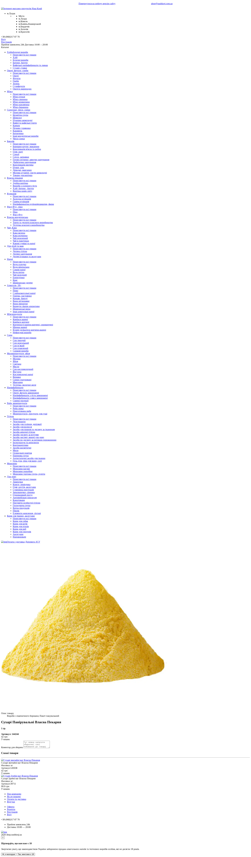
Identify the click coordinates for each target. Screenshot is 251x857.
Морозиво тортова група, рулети (29, 474)
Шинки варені (20, 327)
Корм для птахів (21, 526)
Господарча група (21, 505)
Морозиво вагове (21, 469)
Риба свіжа (18, 408)
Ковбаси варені (20, 319)
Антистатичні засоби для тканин (29, 458)
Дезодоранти (19, 421)
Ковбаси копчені (21, 322)
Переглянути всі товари (24, 55)
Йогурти (17, 372)
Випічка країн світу (22, 191)
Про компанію (14, 794)
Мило (15, 450)
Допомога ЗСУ (32, 542)
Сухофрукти (19, 86)
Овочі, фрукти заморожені (26, 393)
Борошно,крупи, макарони (26, 146)
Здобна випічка (20, 183)
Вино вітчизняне (21, 301)
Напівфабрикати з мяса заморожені (30, 398)
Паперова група (21, 455)
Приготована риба (22, 411)
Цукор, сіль (18, 167)
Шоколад (17, 117)
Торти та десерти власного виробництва (33, 222)
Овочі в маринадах (22, 89)
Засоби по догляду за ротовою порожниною (34, 440)
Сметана (17, 364)
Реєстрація (6, 42)
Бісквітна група (20, 115)
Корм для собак (20, 521)
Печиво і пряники (22, 128)
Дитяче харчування (22, 254)
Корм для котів (20, 524)
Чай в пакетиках (21, 241)
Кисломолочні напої (23, 374)
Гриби (16, 81)
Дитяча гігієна (20, 251)
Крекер (16, 125)
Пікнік (16, 510)
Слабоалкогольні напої (24, 293)
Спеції (16, 154)
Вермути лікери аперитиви (26, 306)
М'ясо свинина (20, 99)
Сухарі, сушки (20, 68)
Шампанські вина (21, 309)
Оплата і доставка (16, 542)
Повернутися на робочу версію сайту (97, 3)
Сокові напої (19, 269)
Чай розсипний (20, 238)
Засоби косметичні (22, 448)
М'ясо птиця (19, 96)
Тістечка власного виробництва (28, 225)
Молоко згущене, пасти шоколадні (30, 172)
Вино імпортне (20, 303)
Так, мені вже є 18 (26, 854)
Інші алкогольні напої (23, 311)
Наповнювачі (19, 537)
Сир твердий (19, 340)
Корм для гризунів (22, 531)
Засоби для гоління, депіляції (27, 424)
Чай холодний (20, 275)
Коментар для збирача (12, 747)
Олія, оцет (18, 151)
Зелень (16, 83)
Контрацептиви (20, 445)
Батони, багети (20, 62)
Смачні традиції (20, 400)
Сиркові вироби (21, 351)
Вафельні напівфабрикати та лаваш (30, 65)
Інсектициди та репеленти (26, 442)
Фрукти (16, 78)
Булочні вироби (20, 60)
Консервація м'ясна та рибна (27, 149)
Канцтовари (19, 500)
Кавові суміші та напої (24, 243)
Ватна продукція (21, 508)
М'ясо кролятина (21, 104)
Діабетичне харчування (24, 162)
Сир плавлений (20, 348)
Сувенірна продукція (23, 489)
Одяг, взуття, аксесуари (24, 487)
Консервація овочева (23, 165)
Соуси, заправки (21, 157)
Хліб (15, 57)
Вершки (17, 377)
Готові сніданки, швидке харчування (31, 159)
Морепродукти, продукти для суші (30, 413)
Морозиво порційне (23, 471)
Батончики (18, 133)
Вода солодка (19, 264)
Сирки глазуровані (22, 379)
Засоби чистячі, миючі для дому (28, 437)
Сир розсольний (21, 343)
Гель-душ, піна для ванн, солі (27, 461)
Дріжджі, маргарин (22, 170)
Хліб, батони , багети (23, 188)
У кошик (5, 739)
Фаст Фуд (17, 214)
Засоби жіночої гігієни (24, 432)
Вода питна (18, 272)
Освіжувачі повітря (22, 453)
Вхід (3, 39)
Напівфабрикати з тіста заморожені (30, 395)
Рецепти (11, 809)
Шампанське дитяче (23, 282)
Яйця (15, 361)
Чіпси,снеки (19, 138)
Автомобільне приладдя (25, 497)
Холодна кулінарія (22, 199)
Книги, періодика (21, 484)
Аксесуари (18, 534)
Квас (15, 280)
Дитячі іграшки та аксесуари (27, 256)
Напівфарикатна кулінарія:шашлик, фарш (33, 204)
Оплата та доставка (16, 799)
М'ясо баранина (20, 107)
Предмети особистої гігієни (26, 503)
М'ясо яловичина (21, 102)
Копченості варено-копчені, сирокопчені (33, 324)
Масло (16, 366)
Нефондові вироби (22, 332)
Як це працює (14, 796)
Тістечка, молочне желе (24, 385)
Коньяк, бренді (20, 298)
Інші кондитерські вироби (25, 136)
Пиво (15, 290)
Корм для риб (19, 529)
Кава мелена (19, 233)
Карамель (17, 131)
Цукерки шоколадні (22, 120)
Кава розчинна (20, 235)
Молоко (16, 358)
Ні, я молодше (8, 854)
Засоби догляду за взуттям (26, 434)
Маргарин (18, 382)
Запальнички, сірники (24, 492)
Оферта (10, 806)
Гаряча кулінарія (21, 201)
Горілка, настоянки (22, 296)
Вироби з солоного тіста (25, 186)
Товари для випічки (22, 175)
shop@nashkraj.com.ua (162, 3)
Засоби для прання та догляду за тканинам (34, 429)
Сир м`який (18, 345)
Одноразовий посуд (22, 495)
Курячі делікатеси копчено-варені (29, 330)
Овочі (16, 76)
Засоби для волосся (22, 427)
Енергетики (19, 277)
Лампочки (18, 482)
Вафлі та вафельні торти (25, 123)
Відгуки (11, 802)
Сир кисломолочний (23, 369)
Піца (15, 212)
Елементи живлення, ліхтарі (27, 513)
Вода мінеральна (21, 267)
